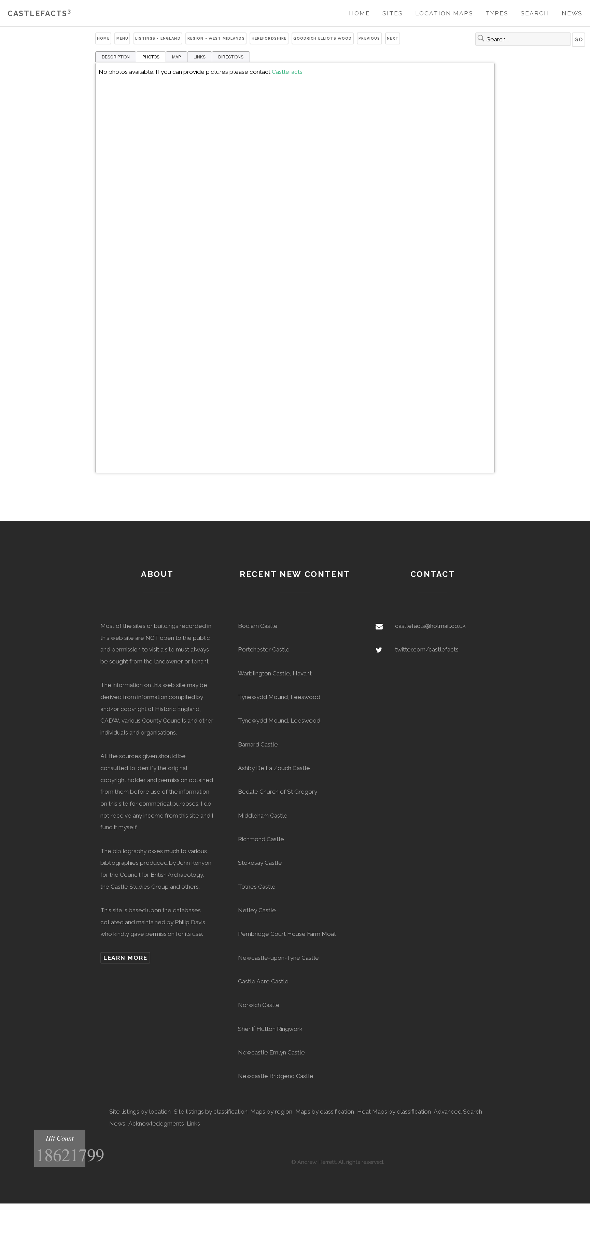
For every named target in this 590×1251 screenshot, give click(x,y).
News (572, 13)
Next (392, 38)
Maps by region (271, 1111)
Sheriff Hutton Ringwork (270, 1028)
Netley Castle (257, 910)
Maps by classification (324, 1111)
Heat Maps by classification (394, 1111)
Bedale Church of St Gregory (277, 791)
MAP (176, 56)
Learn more (125, 957)
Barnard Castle (258, 744)
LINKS (200, 56)
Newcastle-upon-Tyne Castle (278, 957)
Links (193, 1123)
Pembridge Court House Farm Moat (287, 933)
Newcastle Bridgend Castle (275, 1076)
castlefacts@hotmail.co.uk (430, 625)
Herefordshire (269, 38)
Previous (369, 38)
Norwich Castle (259, 1004)
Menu (122, 38)
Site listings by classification (211, 1111)
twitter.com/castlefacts (427, 649)
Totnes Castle (257, 886)
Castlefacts (39, 13)
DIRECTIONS (230, 56)
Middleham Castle (262, 815)
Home (359, 13)
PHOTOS (150, 56)
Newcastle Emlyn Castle (271, 1052)
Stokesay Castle (260, 862)
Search (535, 13)
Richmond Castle (261, 839)
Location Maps (444, 13)
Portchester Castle (264, 649)
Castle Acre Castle (263, 981)
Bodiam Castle (258, 625)
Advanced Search (458, 1111)
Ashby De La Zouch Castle (274, 768)
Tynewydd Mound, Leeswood (279, 697)
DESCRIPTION (116, 56)
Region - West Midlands (216, 38)
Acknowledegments (156, 1123)
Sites (392, 13)
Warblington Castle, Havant (275, 673)
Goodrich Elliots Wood (322, 38)
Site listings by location (140, 1111)
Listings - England (158, 38)
